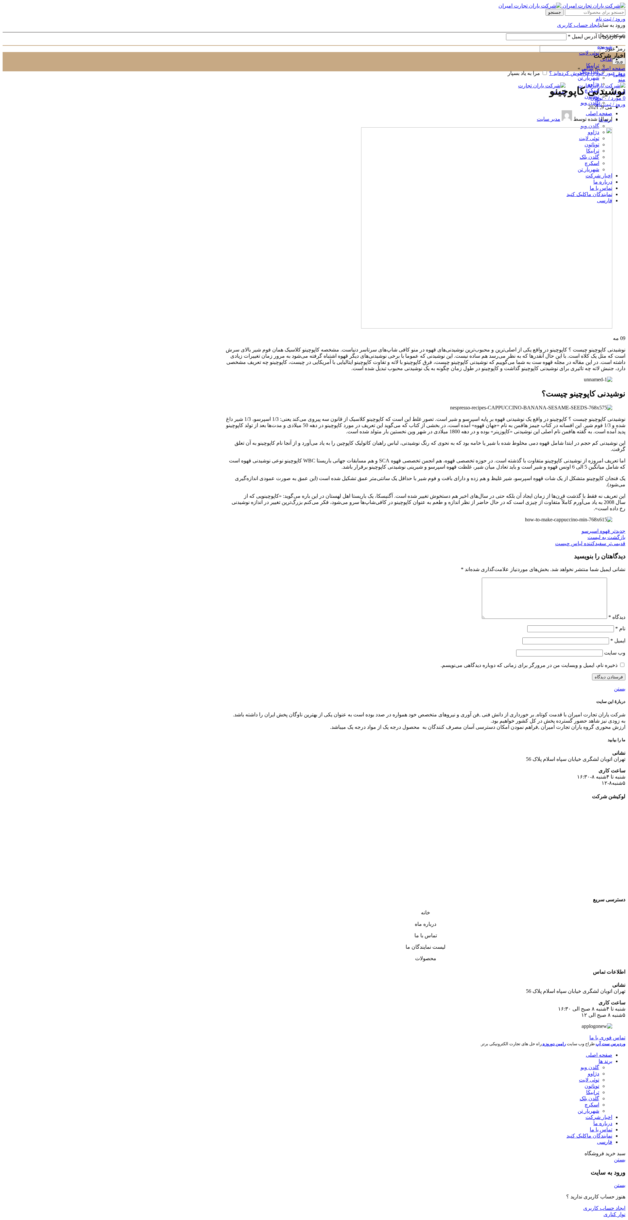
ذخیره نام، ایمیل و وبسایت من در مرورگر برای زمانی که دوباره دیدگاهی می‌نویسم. (529, 665)
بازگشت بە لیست (606, 537)
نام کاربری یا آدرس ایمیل (596, 36)
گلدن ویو (590, 102)
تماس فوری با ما (607, 1037)
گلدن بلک (589, 71)
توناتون (591, 1086)
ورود (619, 61)
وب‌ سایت (614, 652)
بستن (619, 688)
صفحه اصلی (612, 68)
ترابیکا (592, 1092)
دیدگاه (616, 617)
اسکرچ (591, 1104)
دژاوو (593, 84)
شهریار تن (588, 78)
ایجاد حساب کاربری (578, 25)
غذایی (588, 68)
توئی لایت (589, 53)
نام (620, 628)
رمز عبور (613, 48)
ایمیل (617, 640)
